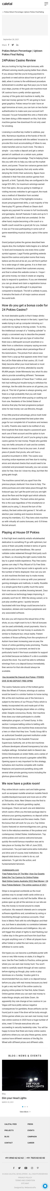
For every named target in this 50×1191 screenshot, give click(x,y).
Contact (8, 1143)
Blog (4, 1094)
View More (24, 1112)
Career (31, 1143)
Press (30, 1124)
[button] (23, 1106)
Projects (8, 1130)
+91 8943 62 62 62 (14, 1158)
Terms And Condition (25, 1180)
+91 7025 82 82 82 (35, 1158)
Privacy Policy (25, 1178)
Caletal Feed (10, 1124)
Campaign (32, 1137)
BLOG (6, 1137)
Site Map (25, 1183)
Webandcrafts (30, 1187)
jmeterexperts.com (10, 870)
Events (31, 1130)
